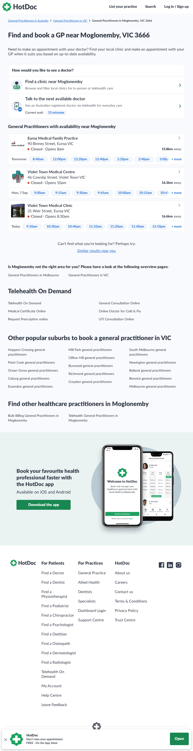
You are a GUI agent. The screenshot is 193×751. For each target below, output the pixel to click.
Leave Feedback (54, 705)
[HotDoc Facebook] (161, 565)
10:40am (74, 226)
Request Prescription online (28, 319)
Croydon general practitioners (90, 382)
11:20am (116, 226)
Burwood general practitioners (90, 366)
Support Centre (91, 620)
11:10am (95, 226)
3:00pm (165, 159)
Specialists (87, 601)
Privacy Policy (126, 611)
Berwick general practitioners (150, 378)
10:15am (145, 193)
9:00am (39, 193)
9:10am (31, 226)
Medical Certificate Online (27, 311)
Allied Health (89, 582)
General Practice (92, 573)
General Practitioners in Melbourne (33, 275)
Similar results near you (96, 251)
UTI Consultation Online (116, 319)
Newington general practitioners (152, 362)
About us (122, 573)
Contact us (124, 592)
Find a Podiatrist (55, 606)
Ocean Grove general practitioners (33, 370)
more (176, 159)
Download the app (43, 505)
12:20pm (80, 159)
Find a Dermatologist (58, 653)
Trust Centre (125, 620)
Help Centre (51, 695)
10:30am (53, 226)
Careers (121, 582)
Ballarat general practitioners (150, 370)
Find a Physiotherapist (54, 594)
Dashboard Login (92, 611)
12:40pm (101, 159)
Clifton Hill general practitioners (91, 358)
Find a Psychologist (57, 625)
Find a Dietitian (54, 634)
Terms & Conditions (131, 601)
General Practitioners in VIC (70, 20)
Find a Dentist (53, 582)
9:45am (103, 193)
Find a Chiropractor (57, 615)
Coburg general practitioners (28, 378)
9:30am (82, 193)
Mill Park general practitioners (90, 350)
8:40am (38, 159)
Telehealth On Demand (24, 303)
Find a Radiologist (56, 662)
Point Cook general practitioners (31, 362)
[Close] (5, 739)
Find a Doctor (52, 573)
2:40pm (144, 159)
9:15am (60, 193)
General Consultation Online (119, 303)
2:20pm (123, 159)
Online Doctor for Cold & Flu (120, 311)
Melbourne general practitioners (152, 386)
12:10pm (158, 226)
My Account (51, 686)
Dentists (85, 592)
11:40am (137, 226)
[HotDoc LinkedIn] (170, 565)
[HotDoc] (19, 7)
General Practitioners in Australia (28, 20)
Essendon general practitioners (30, 386)
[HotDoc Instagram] (178, 565)
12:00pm (59, 159)
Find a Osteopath (55, 644)
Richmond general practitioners (91, 374)
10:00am (124, 193)
